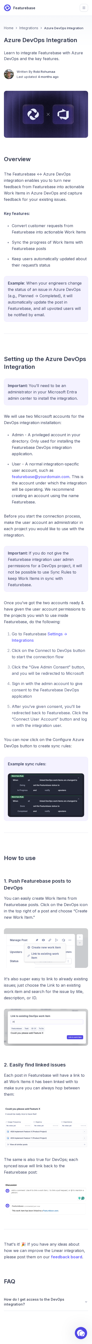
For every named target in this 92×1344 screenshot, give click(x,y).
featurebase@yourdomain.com (40, 476)
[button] (81, 1333)
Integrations (28, 28)
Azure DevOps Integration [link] (63, 28)
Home (8, 28)
